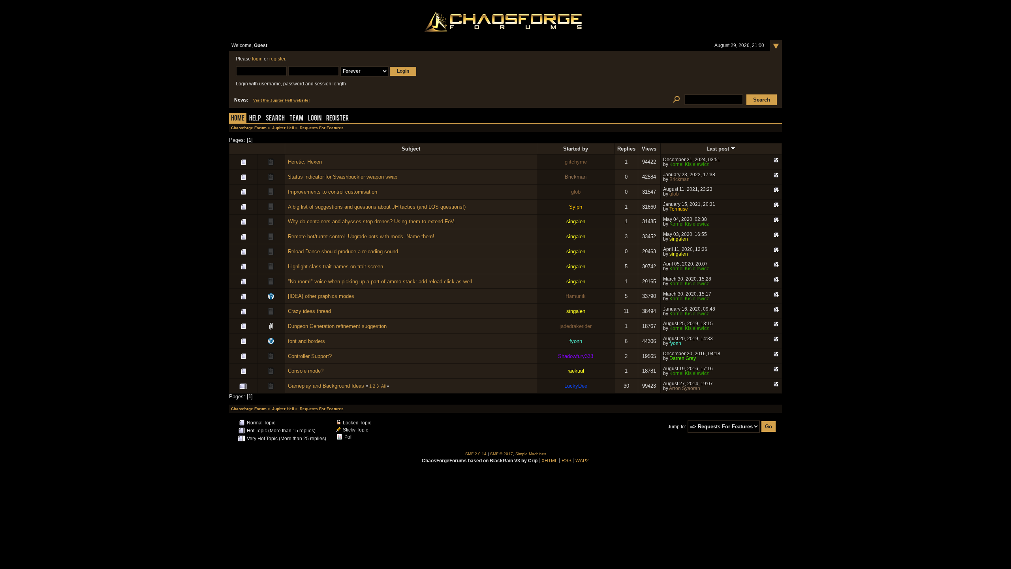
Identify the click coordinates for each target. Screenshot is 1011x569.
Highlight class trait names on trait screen (335, 266)
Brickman (575, 177)
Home (237, 119)
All (383, 386)
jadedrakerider (576, 326)
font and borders (306, 341)
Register (337, 119)
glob (576, 192)
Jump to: (677, 426)
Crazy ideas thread (309, 311)
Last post (719, 149)
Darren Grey (682, 358)
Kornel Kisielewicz (689, 164)
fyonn (575, 341)
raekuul (576, 371)
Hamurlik (576, 296)
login (257, 59)
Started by (575, 149)
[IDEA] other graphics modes (321, 296)
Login (314, 119)
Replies (626, 149)
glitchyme (576, 162)
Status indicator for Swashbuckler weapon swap (342, 177)
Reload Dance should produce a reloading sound (343, 251)
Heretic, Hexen (305, 162)
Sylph (575, 207)
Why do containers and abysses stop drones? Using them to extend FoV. (371, 221)
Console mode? (305, 371)
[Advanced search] (676, 100)
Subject (411, 149)
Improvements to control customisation (332, 192)
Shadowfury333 (575, 356)
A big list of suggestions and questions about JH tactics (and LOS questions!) (377, 207)
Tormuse (678, 209)
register (277, 59)
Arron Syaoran (684, 388)
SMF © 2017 (501, 454)
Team (296, 119)
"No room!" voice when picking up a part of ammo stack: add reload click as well (380, 281)
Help (255, 119)
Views (649, 149)
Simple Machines (530, 454)
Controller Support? (310, 356)
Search (275, 119)
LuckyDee (575, 386)
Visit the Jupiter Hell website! (281, 100)
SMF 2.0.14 (476, 454)
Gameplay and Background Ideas (326, 386)
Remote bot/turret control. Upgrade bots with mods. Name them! (361, 236)
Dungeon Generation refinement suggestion (337, 326)
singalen (575, 221)
